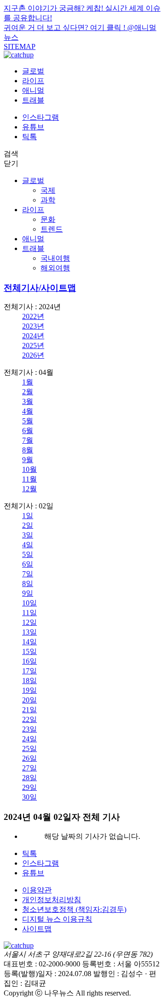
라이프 (33, 81)
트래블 (33, 100)
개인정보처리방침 (51, 900)
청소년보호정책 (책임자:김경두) (74, 909)
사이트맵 (37, 929)
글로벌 (33, 71)
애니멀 (33, 90)
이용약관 (37, 890)
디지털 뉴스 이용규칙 (57, 919)
